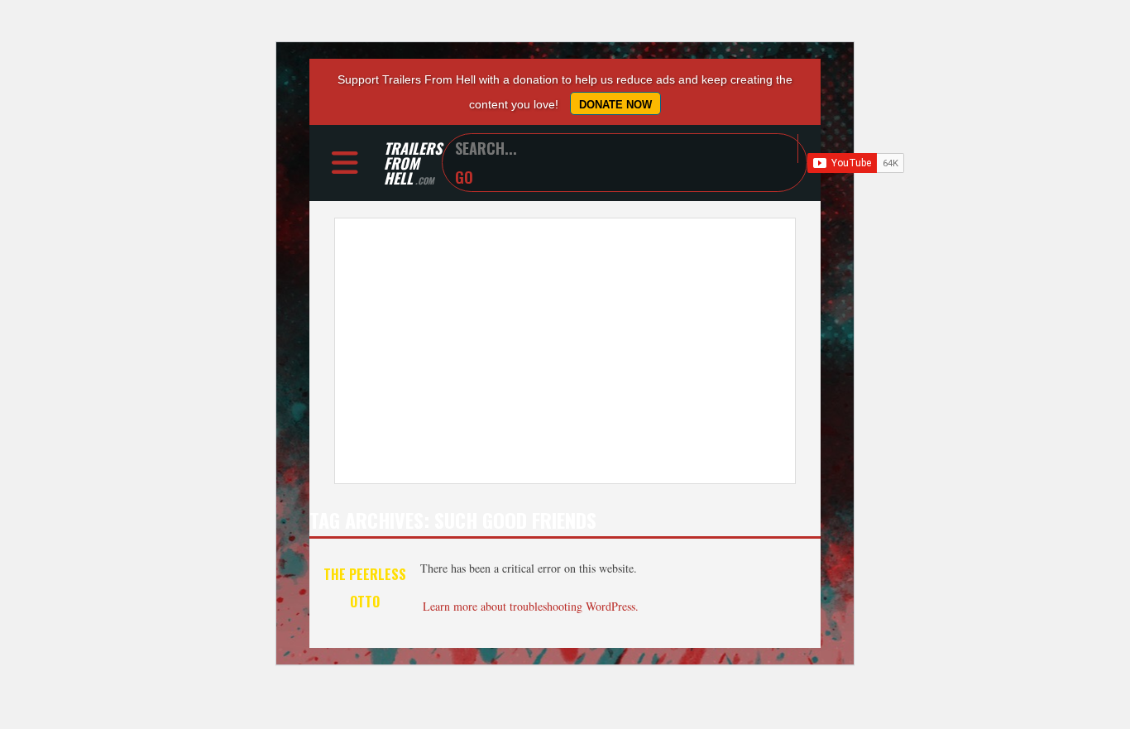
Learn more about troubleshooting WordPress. (531, 606)
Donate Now (615, 104)
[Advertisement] (565, 351)
